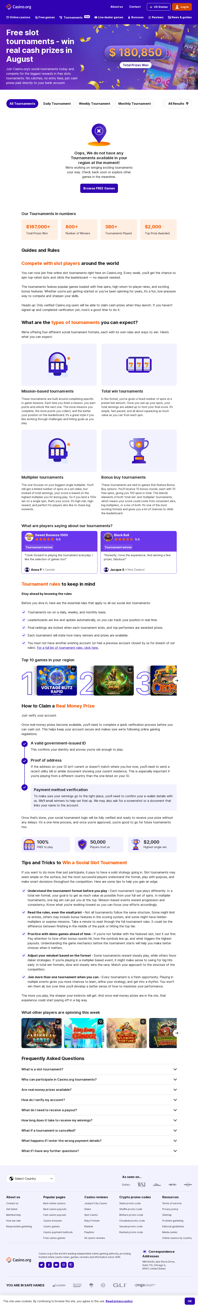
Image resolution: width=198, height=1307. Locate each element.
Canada (50, 569)
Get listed (11, 1209)
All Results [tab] (176, 103)
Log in (185, 6)
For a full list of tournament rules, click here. (68, 648)
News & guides (182, 17)
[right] (177, 680)
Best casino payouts (55, 1209)
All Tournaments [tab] (22, 103)
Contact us (12, 1203)
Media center (170, 1232)
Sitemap (167, 1214)
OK (190, 1301)
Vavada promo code (131, 1226)
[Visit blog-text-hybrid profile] (71, 1265)
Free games (46, 17)
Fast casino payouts (54, 1214)
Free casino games (54, 1238)
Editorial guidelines (173, 1226)
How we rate (13, 1220)
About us (117, 6)
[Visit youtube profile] (56, 1265)
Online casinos (20, 17)
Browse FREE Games (99, 188)
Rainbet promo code (131, 1232)
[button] (99, 1069)
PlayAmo (89, 1232)
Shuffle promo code (130, 1209)
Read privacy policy (119, 1301)
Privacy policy (170, 1209)
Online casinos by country (177, 1238)
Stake (87, 1209)
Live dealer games (110, 17)
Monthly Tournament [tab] (134, 103)
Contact (135, 6)
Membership (13, 1214)
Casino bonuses (52, 1220)
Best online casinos (54, 1203)
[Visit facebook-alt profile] (49, 1265)
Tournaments (76, 17)
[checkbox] (73, 669)
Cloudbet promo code (132, 1220)
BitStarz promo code (131, 1214)
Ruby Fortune (92, 1220)
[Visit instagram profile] (64, 1265)
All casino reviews (94, 1238)
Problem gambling (172, 1220)
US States (161, 6)
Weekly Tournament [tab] (94, 103)
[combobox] (31, 1179)
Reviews (158, 17)
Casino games (51, 1226)
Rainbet (88, 1226)
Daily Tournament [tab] (57, 103)
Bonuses (137, 17)
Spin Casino (91, 1214)
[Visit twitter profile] (41, 1265)
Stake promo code (130, 1203)
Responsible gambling (19, 1226)
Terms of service (172, 1203)
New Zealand (135, 569)
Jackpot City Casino (95, 1203)
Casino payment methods (58, 1232)
